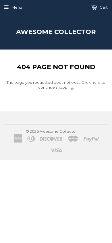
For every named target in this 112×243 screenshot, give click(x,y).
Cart (103, 7)
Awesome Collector (56, 32)
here (96, 82)
